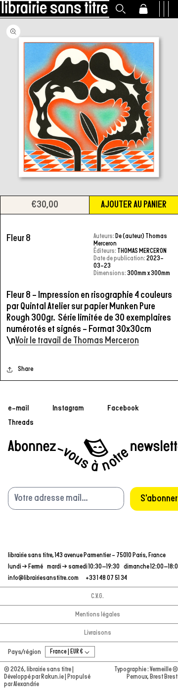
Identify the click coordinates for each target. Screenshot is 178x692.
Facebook (123, 408)
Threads (21, 422)
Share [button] (26, 369)
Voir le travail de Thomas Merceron (77, 340)
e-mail (18, 408)
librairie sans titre (49, 669)
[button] (120, 9)
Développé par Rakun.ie (34, 677)
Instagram (68, 408)
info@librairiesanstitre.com (44, 578)
